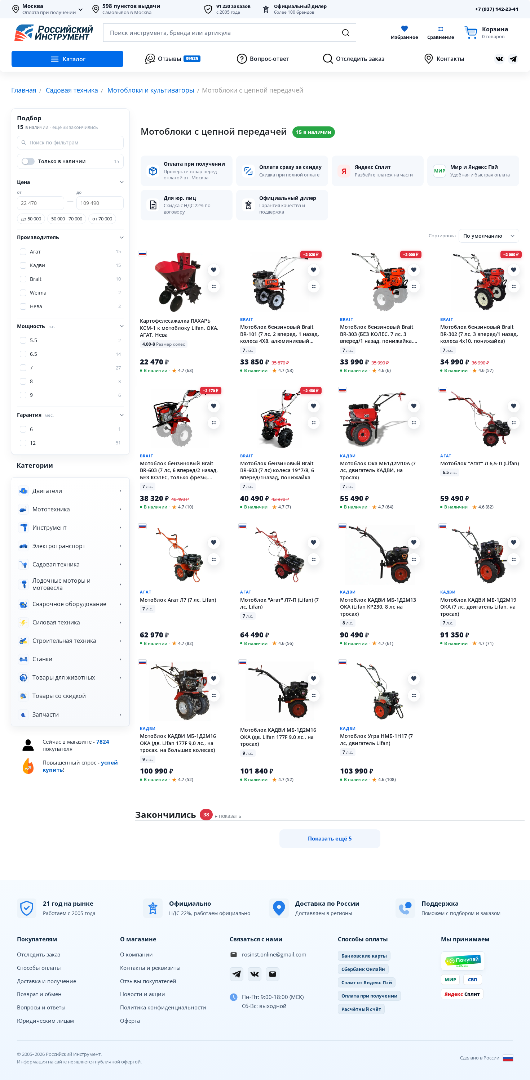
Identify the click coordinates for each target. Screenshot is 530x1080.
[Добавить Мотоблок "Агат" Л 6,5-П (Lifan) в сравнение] (513, 422)
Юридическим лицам (45, 1020)
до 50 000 (31, 218)
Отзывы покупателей (148, 981)
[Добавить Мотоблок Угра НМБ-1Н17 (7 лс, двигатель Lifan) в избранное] (413, 678)
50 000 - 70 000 (66, 218)
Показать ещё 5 (330, 838)
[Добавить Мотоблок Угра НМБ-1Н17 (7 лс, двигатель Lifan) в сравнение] (413, 695)
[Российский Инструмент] (54, 32)
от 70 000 (102, 218)
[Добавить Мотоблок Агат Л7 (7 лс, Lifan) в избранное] (213, 542)
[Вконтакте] (499, 59)
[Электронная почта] (272, 974)
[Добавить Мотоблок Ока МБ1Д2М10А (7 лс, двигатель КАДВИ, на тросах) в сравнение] (413, 422)
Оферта (130, 1020)
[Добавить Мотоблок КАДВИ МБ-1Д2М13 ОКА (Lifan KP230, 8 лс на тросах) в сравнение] (413, 559)
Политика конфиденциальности (163, 1007)
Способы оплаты (39, 967)
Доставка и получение (46, 981)
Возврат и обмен (39, 994)
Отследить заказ (38, 954)
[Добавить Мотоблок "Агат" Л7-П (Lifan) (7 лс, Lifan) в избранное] (313, 542)
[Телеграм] (513, 59)
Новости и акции (142, 994)
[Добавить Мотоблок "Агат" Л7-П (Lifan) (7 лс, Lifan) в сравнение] (313, 559)
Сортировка (442, 235)
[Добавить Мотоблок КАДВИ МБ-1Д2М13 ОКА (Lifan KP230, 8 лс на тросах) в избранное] (413, 542)
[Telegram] (236, 974)
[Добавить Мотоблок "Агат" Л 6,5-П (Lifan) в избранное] (513, 406)
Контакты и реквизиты (150, 967)
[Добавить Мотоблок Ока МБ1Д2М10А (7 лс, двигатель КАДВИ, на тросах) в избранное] (413, 406)
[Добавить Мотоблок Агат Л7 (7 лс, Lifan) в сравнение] (213, 559)
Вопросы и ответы (41, 1007)
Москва (32, 6)
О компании (136, 954)
